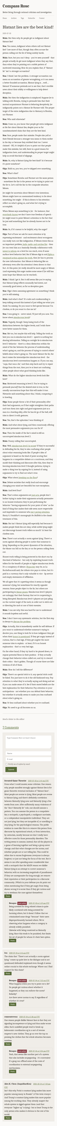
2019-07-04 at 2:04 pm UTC (39, 1051)
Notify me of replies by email (19, 764)
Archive (14, 18)
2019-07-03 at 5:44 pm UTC (38, 781)
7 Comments (11, 727)
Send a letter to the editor (13, 719)
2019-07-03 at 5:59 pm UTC (39, 903)
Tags (22, 18)
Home (5, 18)
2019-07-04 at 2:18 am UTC (29, 1017)
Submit (11, 769)
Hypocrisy (30, 567)
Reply (8, 896)
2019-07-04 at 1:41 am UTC (19, 953)
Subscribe (31, 18)
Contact (41, 18)
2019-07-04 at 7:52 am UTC (39, 980)
